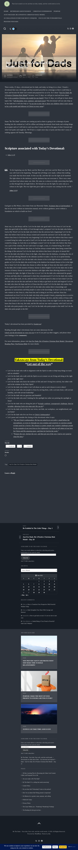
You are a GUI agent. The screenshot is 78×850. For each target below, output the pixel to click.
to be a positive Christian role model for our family (26, 98)
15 (39, 587)
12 (23, 587)
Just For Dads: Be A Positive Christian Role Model (24, 14)
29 (39, 592)
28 (34, 592)
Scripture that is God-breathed (59, 206)
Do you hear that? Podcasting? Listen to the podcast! (37, 789)
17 (49, 587)
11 (54, 584)
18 (54, 587)
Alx (49, 834)
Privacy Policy (27, 803)
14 (34, 587)
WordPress (38, 834)
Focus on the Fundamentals (50, 18)
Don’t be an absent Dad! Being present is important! (37, 792)
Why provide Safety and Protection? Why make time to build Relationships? (38, 663)
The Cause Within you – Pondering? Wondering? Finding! (38, 806)
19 (23, 590)
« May (23, 595)
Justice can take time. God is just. (37, 729)
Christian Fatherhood (42, 11)
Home (6, 11)
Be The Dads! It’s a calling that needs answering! (36, 782)
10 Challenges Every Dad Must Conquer (20, 18)
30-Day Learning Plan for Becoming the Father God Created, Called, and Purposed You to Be (38, 774)
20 (28, 590)
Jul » (27, 595)
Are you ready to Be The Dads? (31, 779)
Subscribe (25, 750)
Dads (24, 658)
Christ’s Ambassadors (42, 415)
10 (49, 584)
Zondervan (37, 324)
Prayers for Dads (11, 21)
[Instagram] (70, 28)
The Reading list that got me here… (32, 810)
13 (28, 587)
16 (44, 587)
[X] (68, 28)
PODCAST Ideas (27, 799)
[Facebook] (73, 28)
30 (44, 592)
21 (34, 590)
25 (54, 590)
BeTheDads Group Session (20, 11)
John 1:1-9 (11, 155)
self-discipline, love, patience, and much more (30, 101)
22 (39, 590)
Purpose (57, 11)
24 (49, 590)
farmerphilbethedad (12, 77)
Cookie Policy (26, 786)
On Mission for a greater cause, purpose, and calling (37, 796)
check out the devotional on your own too (19, 333)
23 (44, 590)
